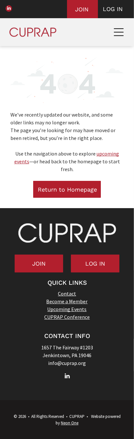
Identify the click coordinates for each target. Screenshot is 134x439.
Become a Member (66, 301)
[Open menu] (119, 32)
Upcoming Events (67, 309)
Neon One (69, 423)
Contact (67, 293)
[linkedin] (9, 9)
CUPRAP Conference (67, 317)
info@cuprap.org (67, 363)
